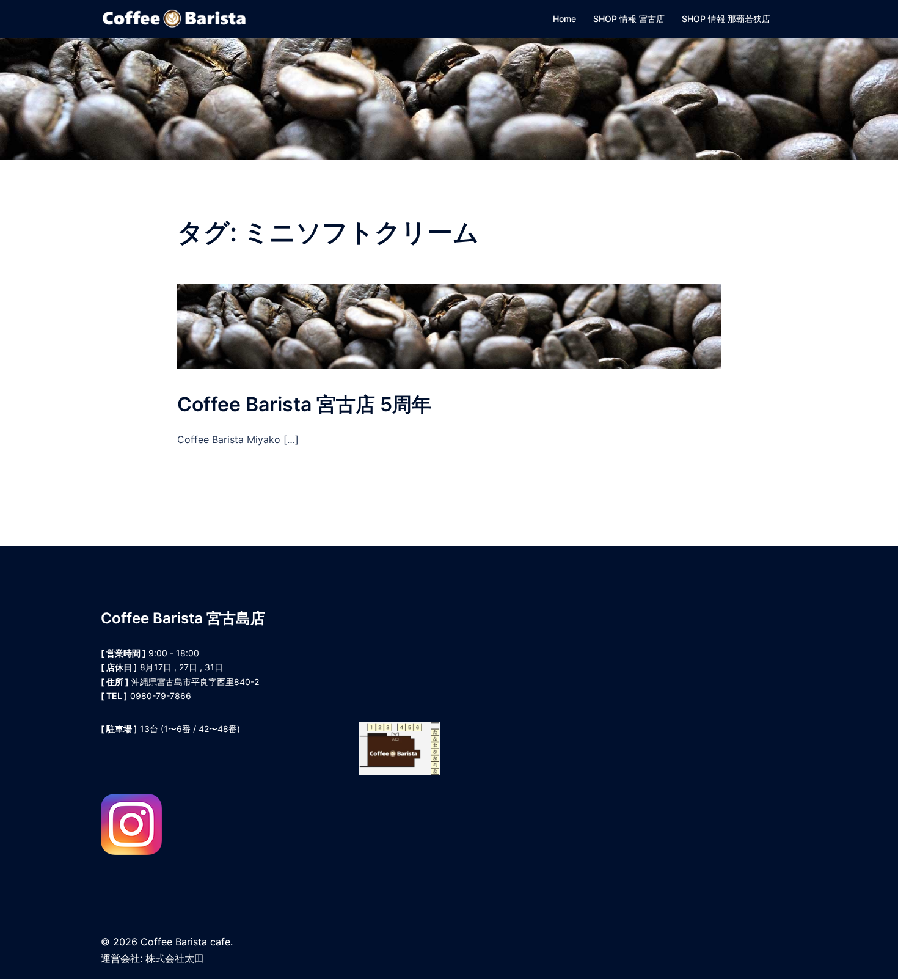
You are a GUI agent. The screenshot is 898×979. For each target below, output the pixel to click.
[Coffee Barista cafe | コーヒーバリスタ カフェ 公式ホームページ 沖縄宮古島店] (174, 18)
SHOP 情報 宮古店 (629, 18)
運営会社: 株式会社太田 (152, 958)
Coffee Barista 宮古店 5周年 (304, 404)
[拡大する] (424, 738)
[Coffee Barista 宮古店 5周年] (449, 326)
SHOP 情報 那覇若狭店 (726, 18)
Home (564, 18)
